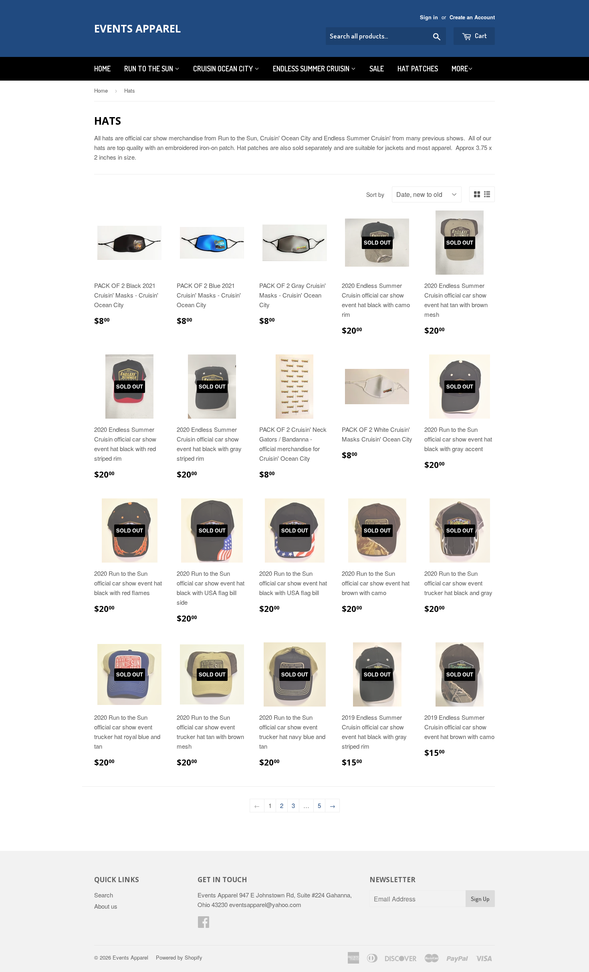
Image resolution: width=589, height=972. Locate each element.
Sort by (375, 194)
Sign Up (480, 899)
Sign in (429, 17)
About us (105, 906)
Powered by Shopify (179, 957)
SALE (376, 68)
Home (102, 68)
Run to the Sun (149, 68)
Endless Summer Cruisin (312, 68)
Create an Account (472, 17)
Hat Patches (417, 68)
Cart (480, 35)
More (460, 68)
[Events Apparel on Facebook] (204, 924)
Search (103, 895)
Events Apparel (137, 28)
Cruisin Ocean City (223, 68)
